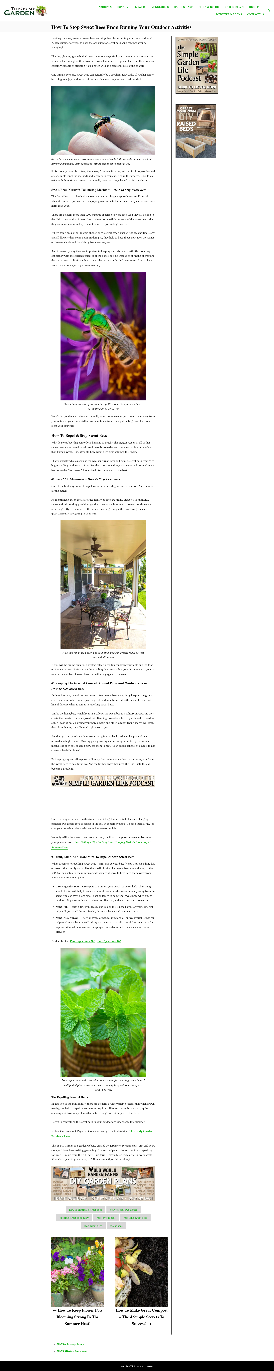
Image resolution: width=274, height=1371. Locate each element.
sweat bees (116, 1225)
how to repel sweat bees (123, 1209)
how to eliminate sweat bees (85, 1209)
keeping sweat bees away (74, 1217)
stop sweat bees (93, 1225)
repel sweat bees (106, 1217)
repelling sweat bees (135, 1217)
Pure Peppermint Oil (82, 941)
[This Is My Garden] (35, 10)
